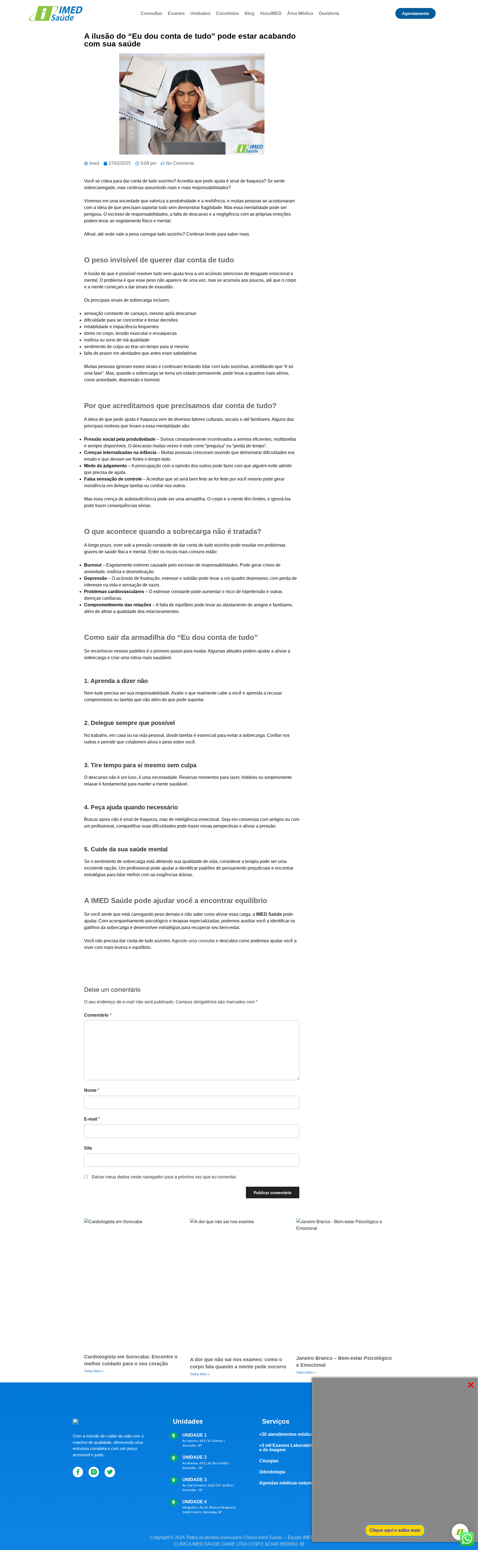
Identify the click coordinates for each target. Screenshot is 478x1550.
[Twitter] (110, 1472)
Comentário (97, 1015)
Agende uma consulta (193, 940)
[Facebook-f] (78, 1472)
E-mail (92, 1119)
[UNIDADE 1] (173, 1435)
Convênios (227, 13)
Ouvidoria (329, 13)
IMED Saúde (269, 914)
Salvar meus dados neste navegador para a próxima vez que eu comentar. (164, 1176)
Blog (249, 13)
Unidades (200, 13)
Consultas (151, 13)
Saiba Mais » (94, 1371)
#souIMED (271, 13)
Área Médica (300, 13)
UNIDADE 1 (194, 1435)
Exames (176, 13)
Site (88, 1148)
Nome (91, 1090)
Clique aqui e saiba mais (395, 1530)
